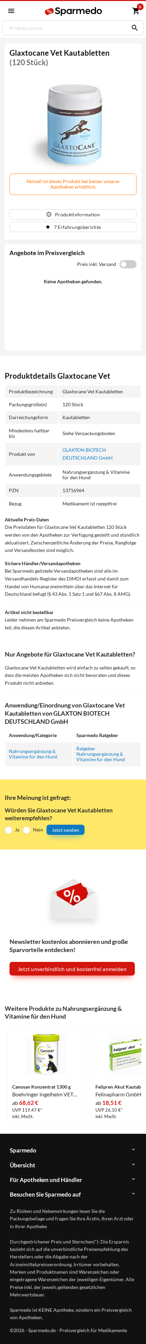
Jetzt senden (65, 830)
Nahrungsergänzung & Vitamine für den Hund (33, 753)
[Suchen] (133, 28)
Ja (17, 829)
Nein (38, 829)
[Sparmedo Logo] (74, 11)
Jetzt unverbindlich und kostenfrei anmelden (72, 969)
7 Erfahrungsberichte (77, 227)
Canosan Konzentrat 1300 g (41, 1087)
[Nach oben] (135, 1328)
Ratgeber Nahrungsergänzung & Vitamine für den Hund (100, 754)
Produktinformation (77, 214)
